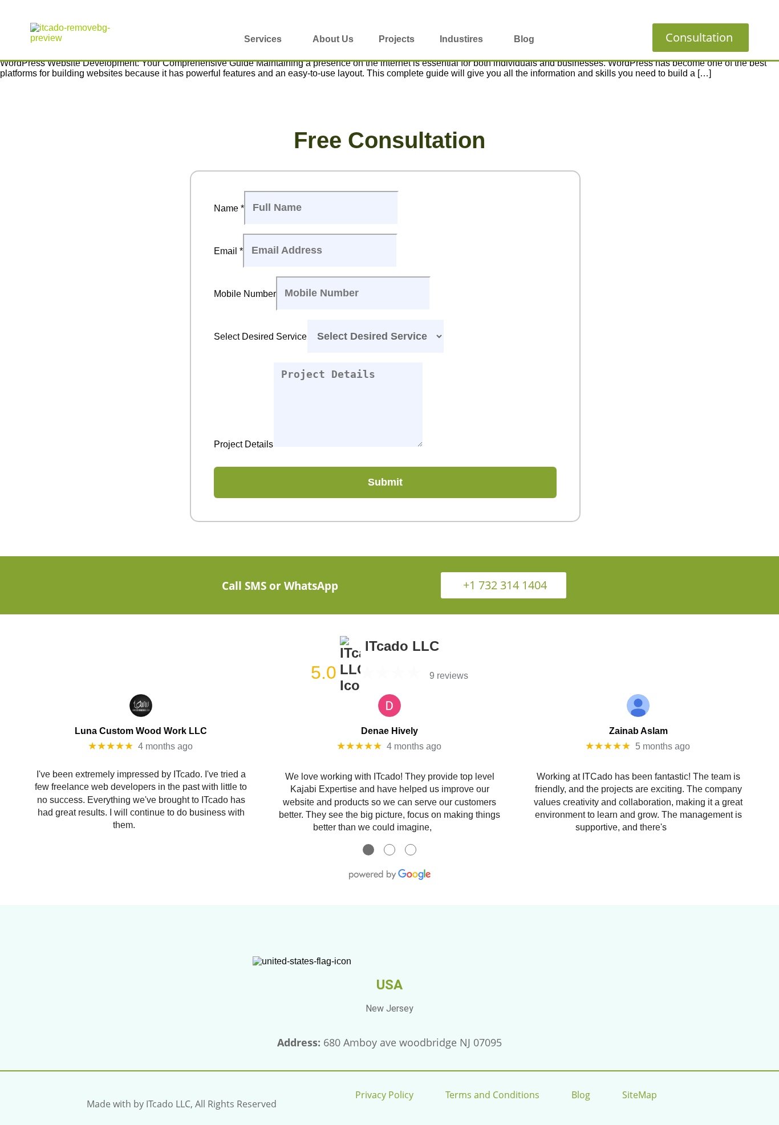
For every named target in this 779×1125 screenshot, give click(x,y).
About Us (333, 39)
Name (229, 208)
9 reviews (448, 675)
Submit (385, 482)
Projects (397, 39)
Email (228, 250)
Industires (461, 39)
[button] (266, 39)
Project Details (243, 444)
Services (263, 39)
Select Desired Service (260, 336)
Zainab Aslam (638, 731)
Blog (524, 39)
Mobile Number (245, 293)
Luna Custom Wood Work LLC (141, 731)
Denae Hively (389, 731)
